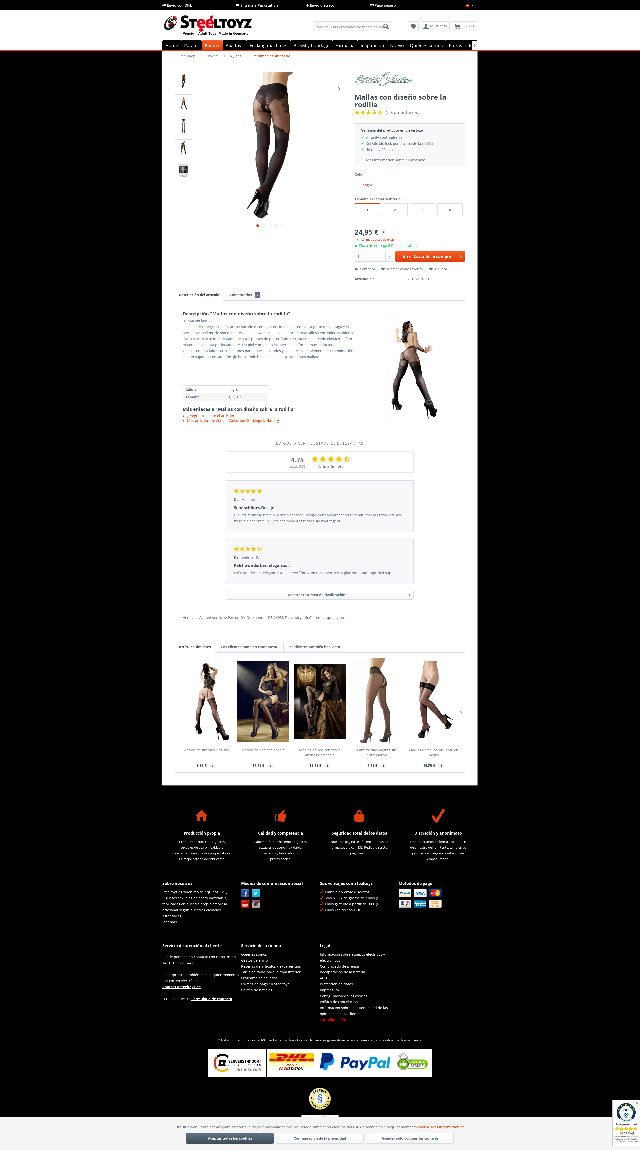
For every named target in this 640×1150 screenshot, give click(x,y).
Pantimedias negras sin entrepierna (376, 752)
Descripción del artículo (199, 294)
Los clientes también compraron (249, 646)
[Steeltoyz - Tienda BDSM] (216, 27)
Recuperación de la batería (342, 972)
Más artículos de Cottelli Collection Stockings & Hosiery (232, 420)
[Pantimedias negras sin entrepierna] (377, 701)
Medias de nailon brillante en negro (433, 752)
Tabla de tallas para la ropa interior (271, 972)
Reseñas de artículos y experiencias (271, 966)
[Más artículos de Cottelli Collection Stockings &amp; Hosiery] (410, 80)
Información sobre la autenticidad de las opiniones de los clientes (354, 1010)
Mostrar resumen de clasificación (317, 594)
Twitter (256, 893)
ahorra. (424, 1127)
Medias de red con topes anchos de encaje (320, 752)
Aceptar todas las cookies (230, 1138)
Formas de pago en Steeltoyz (265, 984)
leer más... (171, 922)
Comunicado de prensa (339, 966)
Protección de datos (336, 984)
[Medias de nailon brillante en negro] (434, 701)
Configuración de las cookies (344, 996)
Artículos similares (195, 646)
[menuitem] (353, 26)
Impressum (329, 990)
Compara (367, 269)
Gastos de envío (254, 960)
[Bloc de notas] (413, 26)
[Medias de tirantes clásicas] (206, 701)
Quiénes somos (254, 954)
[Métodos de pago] (437, 898)
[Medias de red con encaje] (263, 701)
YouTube (245, 904)
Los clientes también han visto (314, 646)
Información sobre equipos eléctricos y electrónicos (352, 957)
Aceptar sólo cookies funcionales (410, 1138)
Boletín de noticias (256, 990)
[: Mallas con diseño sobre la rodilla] (183, 80)
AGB (323, 978)
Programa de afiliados (259, 978)
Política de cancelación (339, 1001)
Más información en (448, 1127)
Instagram (256, 904)
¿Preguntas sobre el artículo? (211, 415)
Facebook (245, 893)
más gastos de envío (380, 239)
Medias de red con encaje (263, 750)
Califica (440, 269)
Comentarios (244, 294)
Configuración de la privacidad (320, 1138)
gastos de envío (289, 1040)
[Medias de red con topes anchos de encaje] (320, 701)
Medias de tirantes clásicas (206, 750)
